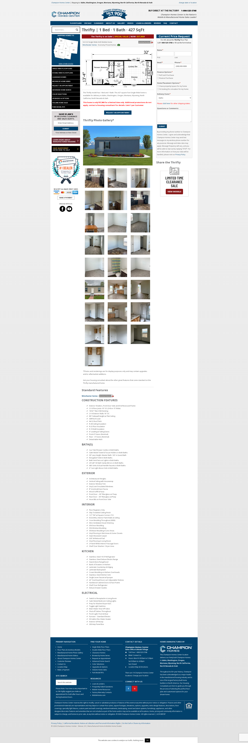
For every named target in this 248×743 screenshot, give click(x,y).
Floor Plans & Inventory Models (68, 650)
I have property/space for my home (173, 86)
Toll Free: (132, 652)
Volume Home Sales (60, 103)
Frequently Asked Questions (102, 687)
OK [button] (147, 740)
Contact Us (61, 664)
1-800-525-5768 (188, 10)
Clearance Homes (59, 77)
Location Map (62, 667)
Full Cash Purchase (166, 75)
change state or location (188, 3)
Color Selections (59, 94)
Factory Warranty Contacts (102, 692)
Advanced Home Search (61, 90)
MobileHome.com (98, 695)
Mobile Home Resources (101, 689)
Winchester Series (90, 45)
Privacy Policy (180, 154)
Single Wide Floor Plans (62, 68)
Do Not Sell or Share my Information (136, 723)
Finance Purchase (166, 78)
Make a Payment (63, 670)
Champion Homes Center (60, 3)
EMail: (131, 655)
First (158, 57)
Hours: (131, 658)
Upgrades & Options (60, 98)
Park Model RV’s (58, 107)
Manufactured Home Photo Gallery (70, 653)
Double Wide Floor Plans (62, 73)
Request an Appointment (62, 86)
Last (176, 57)
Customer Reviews (64, 661)
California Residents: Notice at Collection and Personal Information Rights (92, 723)
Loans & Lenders (98, 684)
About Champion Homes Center (69, 658)
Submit (162, 126)
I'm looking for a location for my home (173, 89)
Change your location (140, 675)
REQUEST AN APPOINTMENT (118, 112)
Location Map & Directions (138, 667)
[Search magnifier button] (77, 30)
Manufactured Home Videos (67, 655)
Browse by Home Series (61, 81)
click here (166, 103)
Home (59, 647)
